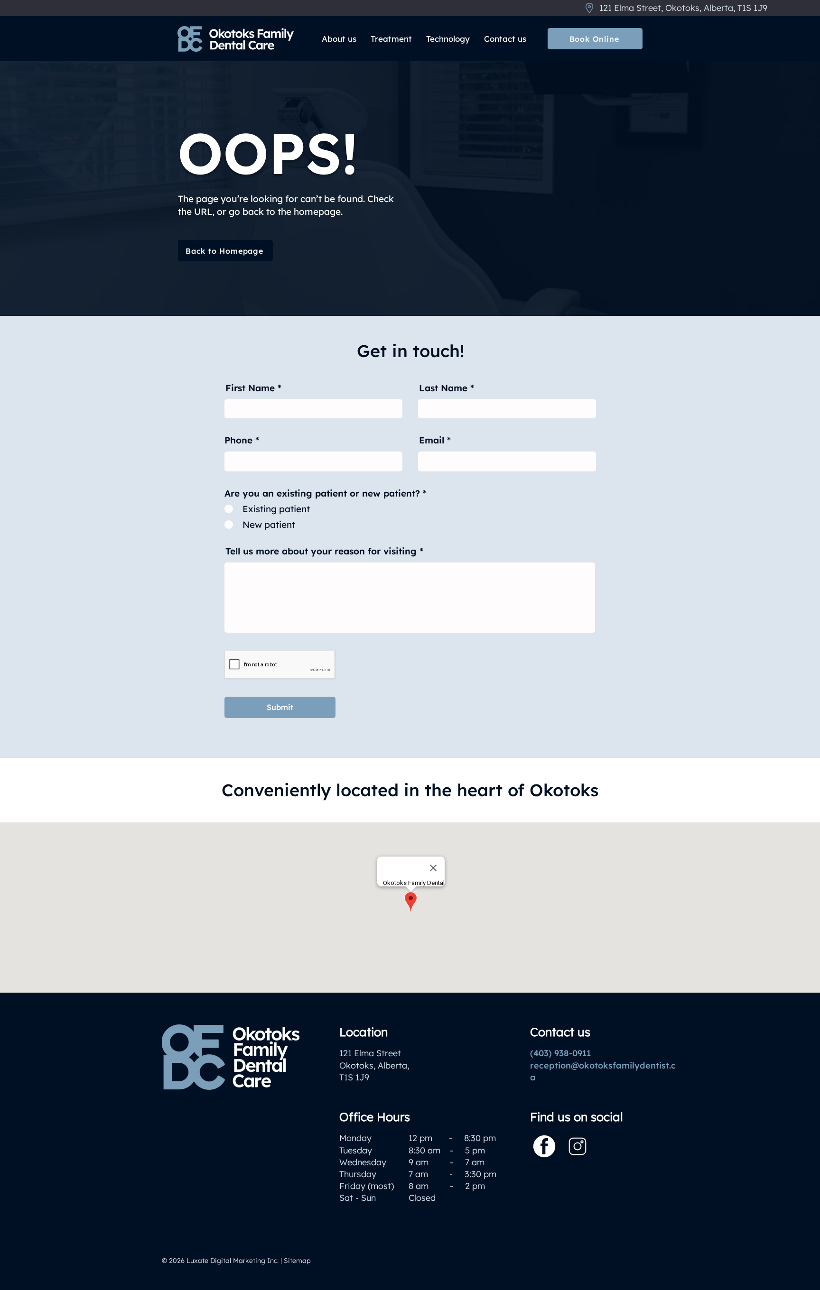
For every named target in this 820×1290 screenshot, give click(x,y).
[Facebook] (544, 1146)
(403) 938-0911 (560, 1053)
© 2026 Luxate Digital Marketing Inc (219, 1260)
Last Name (443, 388)
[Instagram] (577, 1146)
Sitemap (297, 1260)
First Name (250, 388)
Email (431, 440)
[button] (339, 39)
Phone (238, 440)
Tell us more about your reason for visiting (321, 551)
